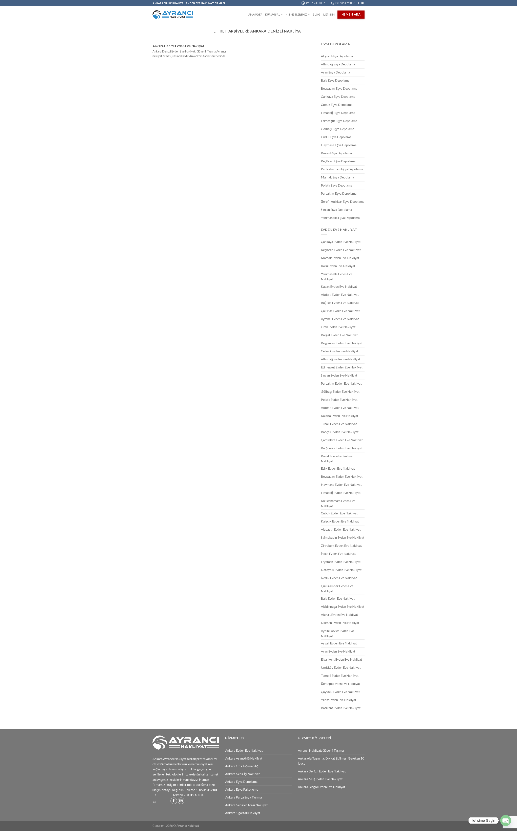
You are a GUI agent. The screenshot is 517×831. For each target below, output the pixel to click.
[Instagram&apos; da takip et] (362, 3)
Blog (316, 14)
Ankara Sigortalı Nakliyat (242, 813)
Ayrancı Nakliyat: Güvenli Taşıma (321, 750)
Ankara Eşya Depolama (241, 781)
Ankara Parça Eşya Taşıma (243, 797)
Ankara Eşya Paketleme (241, 789)
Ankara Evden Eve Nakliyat (244, 750)
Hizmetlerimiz (296, 14)
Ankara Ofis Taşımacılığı (242, 766)
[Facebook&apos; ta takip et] (358, 3)
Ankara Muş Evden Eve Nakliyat (320, 779)
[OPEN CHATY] (505, 820)
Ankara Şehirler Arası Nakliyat (246, 805)
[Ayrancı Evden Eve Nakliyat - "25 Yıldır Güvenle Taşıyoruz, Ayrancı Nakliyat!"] (172, 14)
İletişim (329, 14)
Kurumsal (272, 14)
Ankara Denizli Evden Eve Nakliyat (178, 46)
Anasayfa (255, 14)
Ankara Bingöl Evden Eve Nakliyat (321, 787)
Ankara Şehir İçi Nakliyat (242, 774)
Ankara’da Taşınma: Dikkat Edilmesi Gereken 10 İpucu (331, 760)
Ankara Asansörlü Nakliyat (243, 758)
